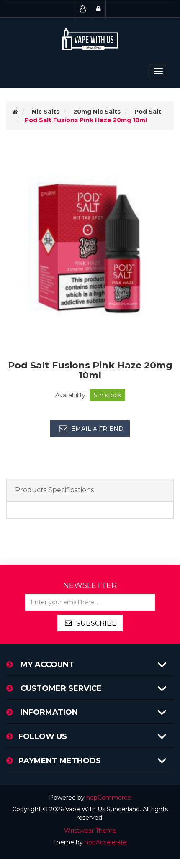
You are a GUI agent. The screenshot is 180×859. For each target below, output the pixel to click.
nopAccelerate (106, 842)
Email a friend (97, 428)
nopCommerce (108, 797)
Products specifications (54, 490)
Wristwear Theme (90, 830)
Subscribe (96, 623)
